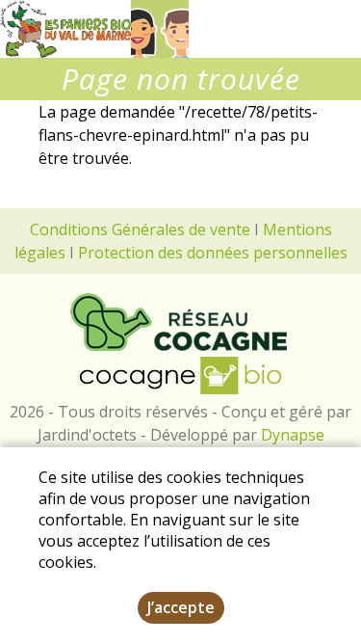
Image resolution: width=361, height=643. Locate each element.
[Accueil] (65, 29)
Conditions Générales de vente (140, 229)
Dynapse (292, 434)
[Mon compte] (160, 29)
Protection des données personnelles (213, 252)
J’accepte (181, 607)
